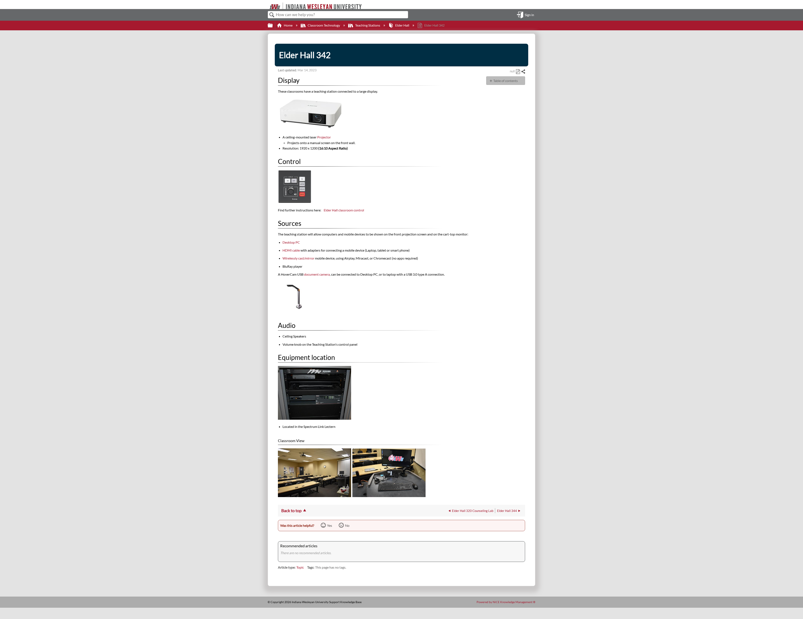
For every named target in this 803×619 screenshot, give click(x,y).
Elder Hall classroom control (344, 210)
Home (288, 25)
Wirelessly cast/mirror (299, 258)
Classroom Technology (324, 25)
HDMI (291, 250)
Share (523, 71)
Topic (300, 567)
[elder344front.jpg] (314, 418)
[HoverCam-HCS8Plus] (294, 312)
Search (272, 14)
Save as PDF (518, 71)
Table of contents (505, 81)
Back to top (291, 510)
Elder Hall (402, 25)
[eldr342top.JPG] (389, 496)
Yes (329, 525)
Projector (324, 137)
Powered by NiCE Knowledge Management (506, 602)
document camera (317, 274)
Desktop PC (291, 242)
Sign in (529, 15)
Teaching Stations (367, 25)
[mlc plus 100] (294, 202)
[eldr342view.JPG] (314, 496)
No (347, 525)
